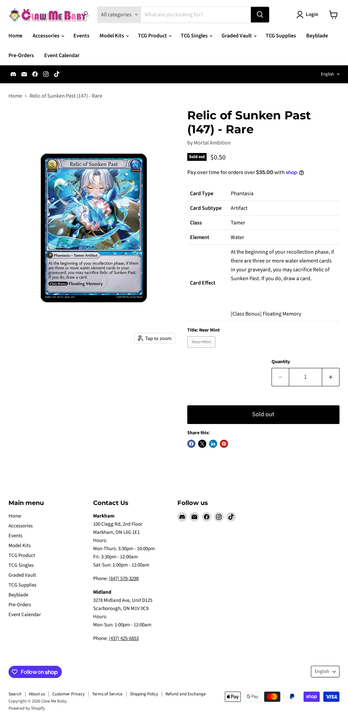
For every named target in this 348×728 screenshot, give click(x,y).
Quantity (281, 362)
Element (199, 237)
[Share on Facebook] (191, 444)
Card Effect (202, 283)
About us (37, 694)
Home (15, 35)
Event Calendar (62, 55)
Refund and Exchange (186, 694)
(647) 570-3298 (124, 578)
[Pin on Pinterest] (224, 444)
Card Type (201, 193)
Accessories (46, 35)
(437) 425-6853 (124, 638)
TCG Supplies (281, 35)
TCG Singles (195, 35)
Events (81, 35)
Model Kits (112, 35)
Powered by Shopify (26, 708)
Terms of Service (107, 694)
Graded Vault (237, 35)
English (327, 74)
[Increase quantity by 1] (331, 377)
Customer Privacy (68, 694)
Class (196, 222)
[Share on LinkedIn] (213, 444)
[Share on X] (202, 444)
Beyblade (317, 35)
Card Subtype (206, 208)
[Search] (260, 14)
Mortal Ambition (212, 143)
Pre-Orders (21, 55)
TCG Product (153, 35)
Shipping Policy (144, 694)
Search (14, 694)
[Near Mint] (202, 349)
